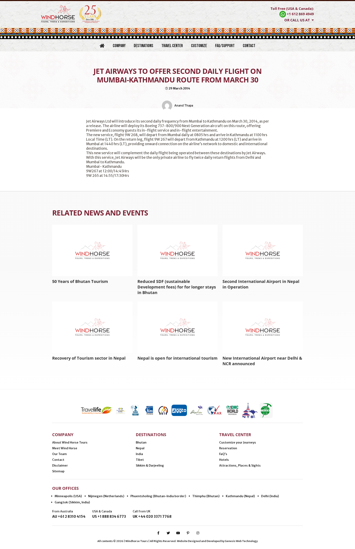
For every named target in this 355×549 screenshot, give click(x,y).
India (139, 454)
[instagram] (198, 533)
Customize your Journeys (237, 442)
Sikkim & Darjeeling (150, 465)
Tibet (140, 460)
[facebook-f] (158, 533)
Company (119, 45)
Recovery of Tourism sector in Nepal (89, 358)
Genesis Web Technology (241, 541)
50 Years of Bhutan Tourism (80, 281)
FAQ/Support (225, 45)
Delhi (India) (270, 496)
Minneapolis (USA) (68, 496)
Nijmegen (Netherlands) (106, 496)
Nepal (140, 448)
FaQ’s (223, 454)
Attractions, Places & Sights (240, 465)
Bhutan (141, 442)
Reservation (228, 448)
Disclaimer (60, 465)
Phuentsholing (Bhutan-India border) (158, 496)
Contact (249, 45)
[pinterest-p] (188, 533)
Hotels (224, 460)
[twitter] (168, 533)
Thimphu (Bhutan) (206, 496)
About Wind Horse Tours (70, 442)
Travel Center (172, 45)
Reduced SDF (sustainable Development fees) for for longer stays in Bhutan (176, 287)
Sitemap (58, 471)
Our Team (59, 454)
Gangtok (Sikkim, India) (72, 502)
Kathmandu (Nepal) (240, 496)
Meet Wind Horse (64, 448)
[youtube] (178, 533)
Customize (199, 45)
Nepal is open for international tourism (177, 358)
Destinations (143, 45)
